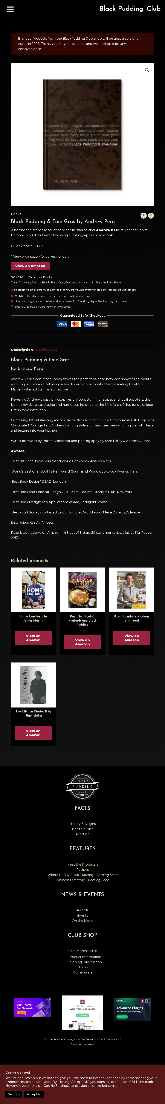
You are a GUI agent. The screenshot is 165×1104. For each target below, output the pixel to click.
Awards (82, 910)
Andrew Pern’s (22, 379)
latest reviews (30, 533)
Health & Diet (82, 829)
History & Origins (82, 824)
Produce (82, 834)
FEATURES (83, 849)
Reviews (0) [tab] (46, 350)
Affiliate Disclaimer (83, 1044)
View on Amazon (30, 266)
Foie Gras (57, 282)
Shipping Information (84, 962)
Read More (131, 1086)
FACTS (82, 808)
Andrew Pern (111, 282)
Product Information (84, 957)
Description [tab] (22, 350)
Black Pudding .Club (130, 9)
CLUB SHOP (82, 935)
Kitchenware (83, 972)
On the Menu (82, 921)
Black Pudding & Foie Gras (96, 420)
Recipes (24, 282)
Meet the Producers (82, 864)
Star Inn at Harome (53, 389)
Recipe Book (40, 282)
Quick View (33, 609)
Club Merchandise (82, 951)
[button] (147, 70)
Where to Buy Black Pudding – (82, 875)
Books (16, 214)
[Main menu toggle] (10, 9)
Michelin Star (92, 282)
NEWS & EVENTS (82, 894)
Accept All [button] (34, 1094)
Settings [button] (14, 1094)
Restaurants (73, 282)
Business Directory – (82, 880)
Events (82, 915)
